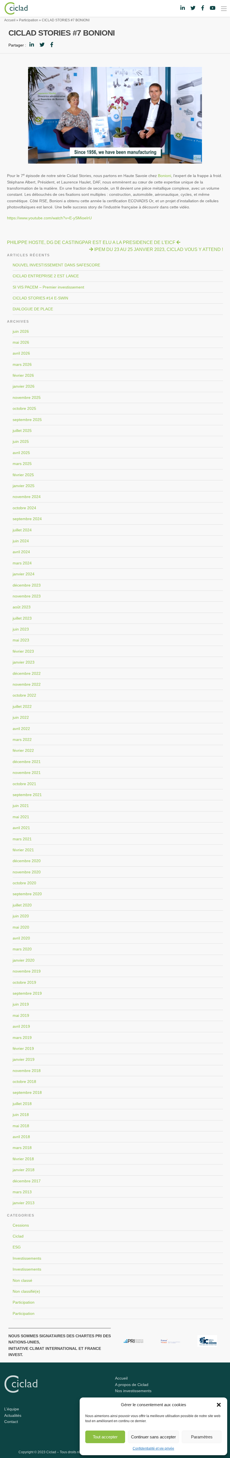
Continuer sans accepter (153, 1436)
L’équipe (11, 1409)
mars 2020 (22, 949)
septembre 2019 (27, 993)
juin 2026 (21, 331)
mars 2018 (22, 1147)
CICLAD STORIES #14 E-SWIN (40, 298)
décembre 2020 (27, 861)
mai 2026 (21, 342)
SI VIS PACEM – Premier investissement (48, 287)
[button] (219, 1405)
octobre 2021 (24, 784)
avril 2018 (21, 1136)
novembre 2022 (27, 684)
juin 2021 (21, 805)
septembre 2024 (27, 519)
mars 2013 (22, 1192)
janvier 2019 (23, 1059)
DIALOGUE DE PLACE (33, 309)
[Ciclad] (13, 8)
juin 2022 (21, 717)
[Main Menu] (224, 8)
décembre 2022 (27, 673)
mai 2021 (21, 817)
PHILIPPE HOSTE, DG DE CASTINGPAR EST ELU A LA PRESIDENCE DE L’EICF (91, 242)
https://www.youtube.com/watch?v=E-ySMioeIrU (49, 218)
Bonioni (164, 175)
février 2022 (23, 750)
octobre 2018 (24, 1081)
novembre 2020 (27, 872)
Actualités (12, 1415)
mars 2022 (22, 739)
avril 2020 (21, 938)
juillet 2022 (22, 706)
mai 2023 (21, 640)
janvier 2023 (23, 662)
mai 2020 (21, 927)
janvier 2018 (23, 1170)
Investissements (27, 1258)
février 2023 (23, 651)
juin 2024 (21, 541)
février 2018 (23, 1159)
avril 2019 (21, 1026)
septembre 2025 (27, 419)
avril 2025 (21, 452)
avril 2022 (21, 728)
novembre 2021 (27, 772)
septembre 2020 (27, 894)
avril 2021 (21, 827)
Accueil (9, 20)
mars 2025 (22, 463)
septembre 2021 (27, 794)
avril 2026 (21, 353)
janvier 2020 (23, 960)
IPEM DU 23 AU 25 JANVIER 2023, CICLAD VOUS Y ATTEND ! (158, 249)
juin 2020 (21, 916)
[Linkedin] (31, 45)
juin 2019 (21, 1004)
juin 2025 (21, 441)
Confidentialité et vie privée (153, 1448)
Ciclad (18, 1236)
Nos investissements (133, 1391)
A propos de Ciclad (131, 1384)
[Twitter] (42, 45)
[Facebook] (51, 45)
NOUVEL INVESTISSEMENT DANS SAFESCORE (56, 265)
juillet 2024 (22, 530)
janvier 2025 (23, 485)
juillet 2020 (22, 905)
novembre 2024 (27, 496)
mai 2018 (21, 1126)
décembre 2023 (27, 585)
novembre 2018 (27, 1070)
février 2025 (23, 475)
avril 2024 (21, 552)
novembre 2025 (27, 397)
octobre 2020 (24, 883)
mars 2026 (22, 364)
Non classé (22, 1280)
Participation (28, 20)
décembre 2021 (27, 761)
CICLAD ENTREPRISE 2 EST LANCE (46, 276)
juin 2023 (21, 629)
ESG (17, 1247)
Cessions (21, 1225)
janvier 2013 (23, 1203)
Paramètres (202, 1436)
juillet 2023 (22, 618)
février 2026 (23, 375)
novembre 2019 (27, 971)
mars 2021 (22, 839)
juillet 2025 (22, 430)
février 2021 (23, 850)
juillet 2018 (22, 1103)
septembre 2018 (27, 1092)
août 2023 (22, 607)
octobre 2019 (24, 982)
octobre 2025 (24, 408)
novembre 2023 (27, 596)
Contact (11, 1421)
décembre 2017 (27, 1181)
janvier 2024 (23, 574)
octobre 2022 (24, 695)
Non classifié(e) (26, 1291)
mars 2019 (22, 1037)
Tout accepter (105, 1436)
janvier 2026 (23, 386)
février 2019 (23, 1048)
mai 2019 (21, 1015)
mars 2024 (22, 563)
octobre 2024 (24, 508)
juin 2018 (21, 1114)
